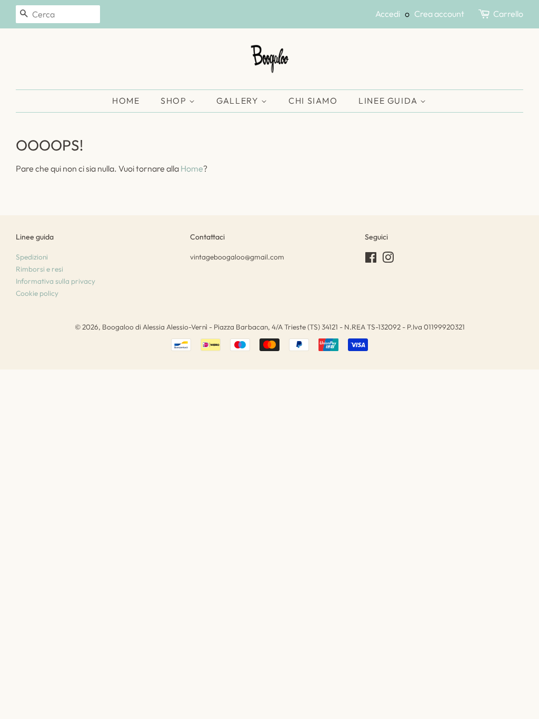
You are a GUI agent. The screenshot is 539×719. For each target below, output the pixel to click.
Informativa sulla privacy (55, 281)
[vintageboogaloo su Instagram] (388, 259)
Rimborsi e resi (39, 269)
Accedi (387, 13)
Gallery (238, 100)
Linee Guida (389, 100)
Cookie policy (37, 293)
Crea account (439, 13)
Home (125, 100)
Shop (175, 100)
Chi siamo (312, 100)
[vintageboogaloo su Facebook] (371, 259)
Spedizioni (32, 257)
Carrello (508, 13)
